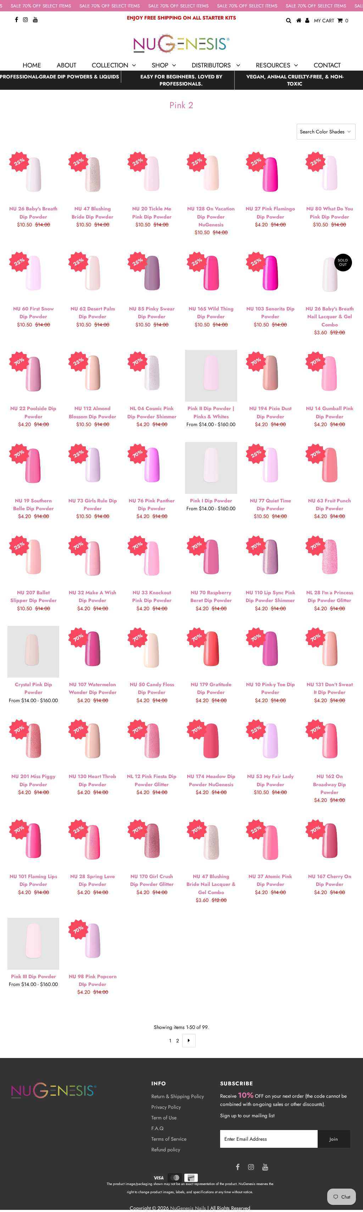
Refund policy (165, 1149)
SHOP (160, 65)
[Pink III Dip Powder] (33, 944)
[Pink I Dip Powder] (211, 468)
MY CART (331, 20)
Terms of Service (168, 1138)
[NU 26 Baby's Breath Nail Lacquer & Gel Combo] (330, 276)
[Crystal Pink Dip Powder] (33, 652)
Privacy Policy (166, 1107)
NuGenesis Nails (188, 1208)
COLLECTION (110, 65)
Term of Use (164, 1117)
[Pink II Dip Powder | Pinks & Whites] (211, 376)
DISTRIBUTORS (212, 65)
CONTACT (327, 65)
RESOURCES (273, 65)
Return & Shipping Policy (177, 1096)
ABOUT (66, 65)
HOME (32, 65)
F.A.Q (157, 1128)
